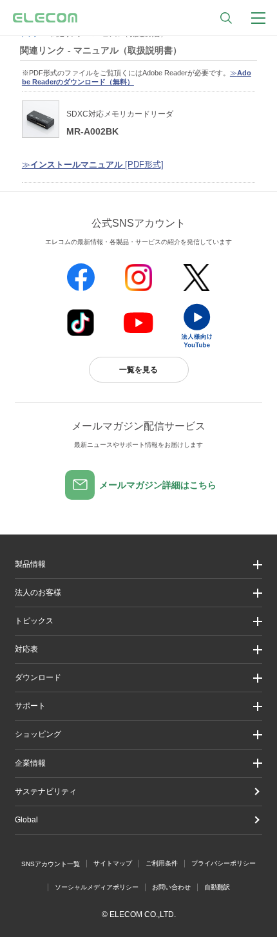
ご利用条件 (162, 863)
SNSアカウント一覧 (50, 863)
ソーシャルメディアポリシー (96, 887)
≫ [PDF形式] (93, 164)
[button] (138, 621)
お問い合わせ (171, 887)
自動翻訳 (217, 887)
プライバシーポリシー (223, 863)
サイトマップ (112, 863)
